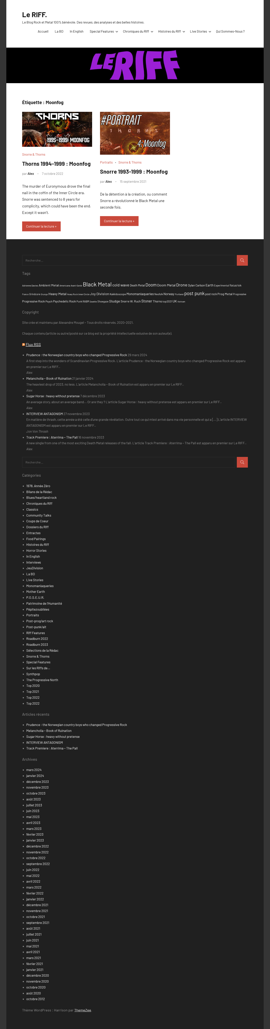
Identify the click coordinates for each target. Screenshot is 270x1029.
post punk (194, 293)
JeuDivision (34, 568)
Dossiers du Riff (37, 527)
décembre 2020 (37, 975)
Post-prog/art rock (39, 621)
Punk (79, 301)
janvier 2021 (34, 970)
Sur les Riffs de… (38, 668)
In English (76, 31)
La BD (59, 31)
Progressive (239, 294)
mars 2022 (34, 887)
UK (175, 301)
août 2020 (33, 993)
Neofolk (158, 294)
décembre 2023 (37, 781)
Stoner (146, 301)
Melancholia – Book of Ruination (49, 378)
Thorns (157, 301)
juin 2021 (32, 940)
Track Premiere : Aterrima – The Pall (52, 437)
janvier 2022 (35, 899)
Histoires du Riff (169, 31)
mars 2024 (34, 770)
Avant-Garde (76, 285)
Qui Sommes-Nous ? (230, 31)
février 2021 (34, 964)
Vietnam (181, 301)
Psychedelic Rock (64, 301)
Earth (209, 285)
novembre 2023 (37, 787)
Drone (181, 284)
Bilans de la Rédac (39, 492)
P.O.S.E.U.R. (35, 597)
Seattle (93, 301)
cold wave (120, 284)
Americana (64, 285)
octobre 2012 (35, 999)
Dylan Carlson (196, 285)
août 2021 (33, 928)
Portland (179, 294)
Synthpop (33, 674)
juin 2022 (32, 870)
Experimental (221, 285)
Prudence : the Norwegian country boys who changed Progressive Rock (76, 355)
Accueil (43, 31)
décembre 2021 (37, 905)
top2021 (167, 301)
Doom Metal (166, 285)
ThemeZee (82, 1010)
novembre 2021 (37, 911)
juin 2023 (32, 811)
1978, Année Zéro (38, 486)
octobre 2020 (36, 987)
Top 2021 (32, 691)
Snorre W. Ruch (131, 301)
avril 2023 (33, 823)
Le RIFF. (34, 14)
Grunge (44, 294)
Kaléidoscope (118, 294)
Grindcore (34, 294)
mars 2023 (34, 828)
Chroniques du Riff (136, 31)
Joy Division (99, 294)
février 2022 (34, 893)
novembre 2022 (37, 852)
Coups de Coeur (37, 521)
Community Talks (38, 515)
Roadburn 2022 (37, 638)
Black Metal (97, 284)
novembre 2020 (37, 981)
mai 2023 (33, 817)
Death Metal (137, 285)
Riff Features (35, 633)
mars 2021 (33, 958)
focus (233, 285)
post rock (211, 294)
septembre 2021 (37, 922)
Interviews (33, 562)
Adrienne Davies (30, 285)
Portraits (106, 162)
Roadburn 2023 (37, 644)
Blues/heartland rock (41, 497)
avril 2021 (33, 952)
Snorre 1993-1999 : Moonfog (134, 171)
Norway (168, 294)
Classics (32, 509)
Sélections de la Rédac (42, 650)
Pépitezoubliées (37, 609)
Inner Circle (83, 294)
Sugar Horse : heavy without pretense (53, 396)
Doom (151, 284)
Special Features (102, 31)
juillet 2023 (34, 805)
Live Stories (198, 31)
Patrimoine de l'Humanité (44, 603)
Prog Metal (224, 294)
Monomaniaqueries (140, 294)
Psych (48, 301)
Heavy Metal (57, 294)
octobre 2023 (35, 793)
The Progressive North (42, 680)
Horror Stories (36, 550)
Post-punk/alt (36, 627)
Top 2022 (33, 697)
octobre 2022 (35, 858)
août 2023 (33, 799)
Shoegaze (103, 301)
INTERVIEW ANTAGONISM (44, 414)
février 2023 (34, 834)
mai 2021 (32, 946)
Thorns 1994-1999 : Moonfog (56, 163)
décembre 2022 (37, 846)
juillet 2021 (34, 934)
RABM (86, 301)
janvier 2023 (35, 840)
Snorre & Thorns (33, 154)
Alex (30, 173)
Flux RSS (33, 344)
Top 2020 (33, 685)
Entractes (33, 533)
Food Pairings (36, 539)
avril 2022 (33, 881)
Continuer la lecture (40, 226)
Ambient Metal (49, 285)
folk (239, 285)
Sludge (114, 301)
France (25, 294)
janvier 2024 (35, 776)
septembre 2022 (38, 864)
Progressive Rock (33, 301)
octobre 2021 (35, 917)
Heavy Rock (72, 294)
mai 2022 (33, 875)
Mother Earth (35, 591)
